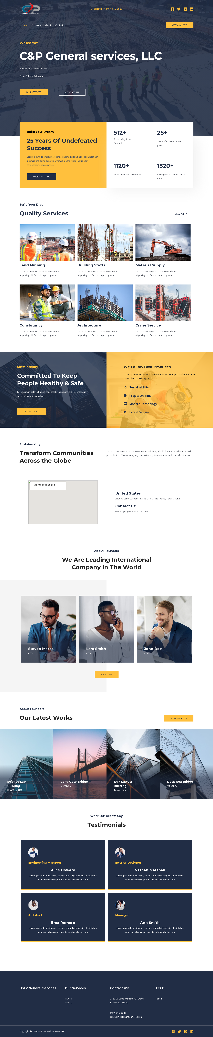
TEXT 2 (68, 1002)
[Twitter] (179, 9)
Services (36, 25)
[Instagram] (185, 9)
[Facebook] (172, 9)
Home (25, 25)
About (48, 25)
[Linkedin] (191, 9)
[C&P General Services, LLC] (30, 8)
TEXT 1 (68, 998)
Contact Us (60, 25)
